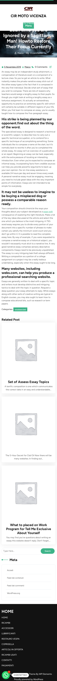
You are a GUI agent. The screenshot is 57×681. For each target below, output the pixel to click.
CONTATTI (7, 660)
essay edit (48, 211)
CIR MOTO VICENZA (28, 16)
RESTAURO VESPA (10, 639)
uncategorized (34, 58)
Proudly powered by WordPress (28, 679)
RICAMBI (6, 623)
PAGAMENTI (8, 665)
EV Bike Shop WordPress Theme (20, 674)
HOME (5, 617)
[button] (6, 675)
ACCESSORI (8, 628)
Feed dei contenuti (15, 578)
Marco (28, 67)
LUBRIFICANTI (8, 633)
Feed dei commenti (15, 585)
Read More (27, 349)
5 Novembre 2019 (12, 67)
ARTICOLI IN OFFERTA (12, 649)
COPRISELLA (8, 644)
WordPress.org (13, 593)
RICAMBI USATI (9, 655)
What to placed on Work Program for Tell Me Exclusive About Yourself (28, 529)
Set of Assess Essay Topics (28, 382)
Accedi (10, 570)
